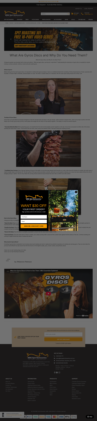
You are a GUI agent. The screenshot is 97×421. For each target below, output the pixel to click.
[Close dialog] (76, 192)
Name (22, 214)
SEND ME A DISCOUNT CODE (33, 226)
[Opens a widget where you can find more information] (90, 417)
